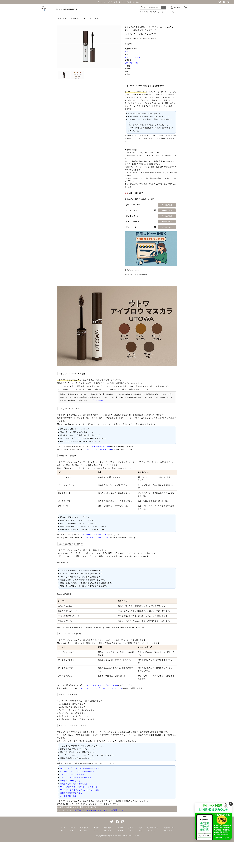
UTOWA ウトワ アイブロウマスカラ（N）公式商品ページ (99, 810)
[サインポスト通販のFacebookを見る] (224, 2)
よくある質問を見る (68, 796)
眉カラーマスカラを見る (70, 781)
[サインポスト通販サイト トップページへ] (43, 10)
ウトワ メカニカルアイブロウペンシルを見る (78, 787)
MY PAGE (178, 7)
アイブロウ (129, 51)
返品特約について (132, 270)
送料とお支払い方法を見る (71, 793)
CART (190, 7)
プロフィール (97, 400)
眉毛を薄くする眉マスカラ (97, 537)
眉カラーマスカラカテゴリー (94, 534)
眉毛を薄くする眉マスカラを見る (74, 784)
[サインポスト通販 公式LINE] (213, 821)
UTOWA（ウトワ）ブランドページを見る (77, 771)
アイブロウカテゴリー (101, 446)
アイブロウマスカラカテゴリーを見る (75, 777)
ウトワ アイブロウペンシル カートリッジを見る (80, 790)
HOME (60, 19)
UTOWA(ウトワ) (71, 19)
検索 (163, 7)
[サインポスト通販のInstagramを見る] (228, 2)
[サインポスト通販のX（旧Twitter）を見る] (219, 2)
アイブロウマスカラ (132, 57)
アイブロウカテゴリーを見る (72, 774)
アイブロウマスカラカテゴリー (99, 449)
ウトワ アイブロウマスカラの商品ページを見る (79, 768)
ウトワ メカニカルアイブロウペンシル (102, 685)
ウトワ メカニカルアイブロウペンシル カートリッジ (100, 688)
